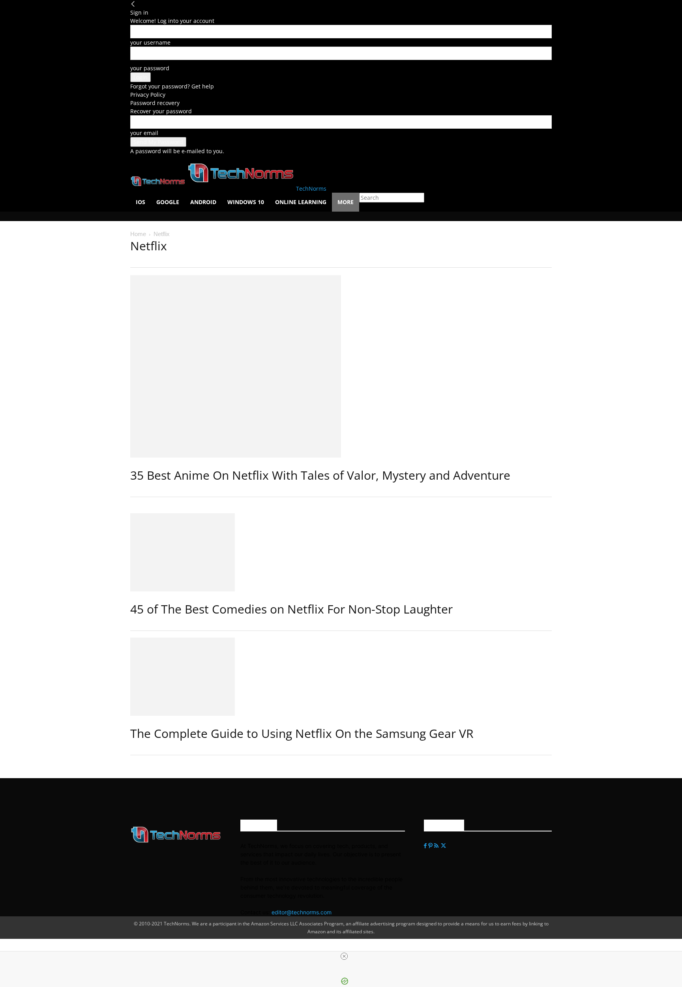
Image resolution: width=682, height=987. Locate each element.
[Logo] (158, 188)
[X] (443, 846)
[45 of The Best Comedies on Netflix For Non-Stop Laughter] (341, 552)
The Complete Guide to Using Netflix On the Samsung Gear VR (302, 733)
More (345, 202)
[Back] (133, 4)
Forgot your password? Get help (172, 86)
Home (138, 234)
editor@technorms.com (302, 912)
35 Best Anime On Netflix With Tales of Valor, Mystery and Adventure (320, 475)
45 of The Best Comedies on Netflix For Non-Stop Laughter (291, 609)
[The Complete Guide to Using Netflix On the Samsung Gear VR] (341, 677)
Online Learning (300, 202)
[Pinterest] (431, 846)
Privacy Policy (147, 94)
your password (149, 68)
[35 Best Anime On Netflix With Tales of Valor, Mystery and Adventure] (341, 366)
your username (150, 42)
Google (167, 202)
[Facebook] (426, 846)
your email (144, 133)
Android (203, 202)
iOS (140, 202)
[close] (344, 956)
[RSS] (437, 846)
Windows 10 (245, 202)
